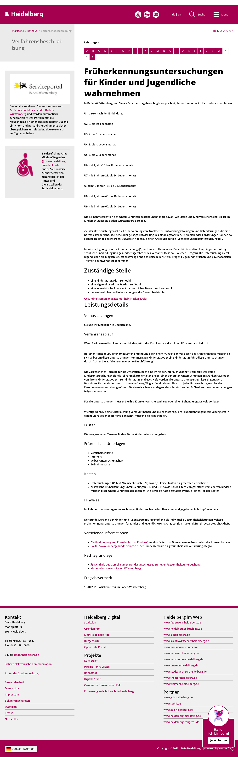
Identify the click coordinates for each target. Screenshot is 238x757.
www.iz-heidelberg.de (177, 635)
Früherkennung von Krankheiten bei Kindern (119, 542)
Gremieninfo (92, 628)
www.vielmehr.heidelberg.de (181, 684)
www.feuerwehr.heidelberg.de (182, 622)
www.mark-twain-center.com (181, 647)
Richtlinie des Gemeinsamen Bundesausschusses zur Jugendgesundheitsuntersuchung (147, 564)
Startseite (18, 31)
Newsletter (11, 719)
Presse (9, 713)
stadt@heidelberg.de (26, 655)
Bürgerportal (92, 641)
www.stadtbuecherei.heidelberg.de (185, 671)
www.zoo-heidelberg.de (178, 709)
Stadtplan (11, 707)
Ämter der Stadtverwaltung (22, 673)
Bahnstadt (90, 673)
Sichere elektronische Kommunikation (28, 664)
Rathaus (32, 31)
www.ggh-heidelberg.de (178, 697)
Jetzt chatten (218, 740)
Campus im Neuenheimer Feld (102, 685)
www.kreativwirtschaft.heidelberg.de (186, 641)
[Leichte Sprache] (156, 14)
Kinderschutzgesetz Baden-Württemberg (116, 568)
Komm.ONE (226, 748)
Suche (201, 14)
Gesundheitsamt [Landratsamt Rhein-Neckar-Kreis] (115, 298)
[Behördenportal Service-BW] (40, 89)
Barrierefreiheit (14, 682)
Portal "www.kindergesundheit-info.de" (115, 546)
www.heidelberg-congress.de (181, 722)
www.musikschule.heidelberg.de (183, 659)
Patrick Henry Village (97, 667)
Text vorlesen (224, 31)
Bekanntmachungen (17, 700)
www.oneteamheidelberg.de (181, 665)
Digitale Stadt (92, 679)
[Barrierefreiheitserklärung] (138, 14)
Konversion (91, 660)
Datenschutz (12, 688)
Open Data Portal (95, 647)
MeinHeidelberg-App (97, 635)
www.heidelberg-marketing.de (182, 716)
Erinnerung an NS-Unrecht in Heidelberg (109, 691)
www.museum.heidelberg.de (181, 653)
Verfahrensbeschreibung (37, 44)
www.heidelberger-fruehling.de (183, 628)
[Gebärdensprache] (147, 14)
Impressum (12, 694)
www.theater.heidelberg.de (180, 678)
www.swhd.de (172, 703)
